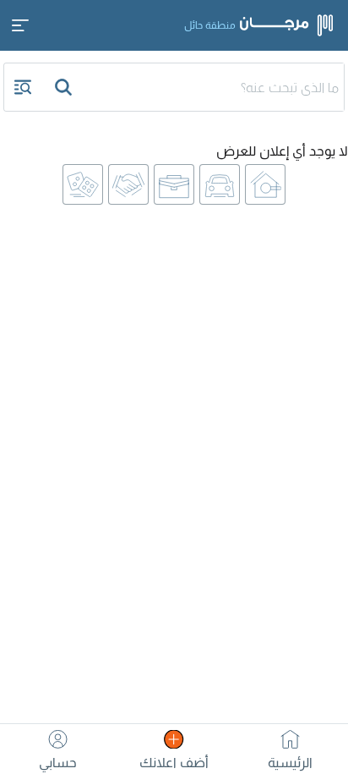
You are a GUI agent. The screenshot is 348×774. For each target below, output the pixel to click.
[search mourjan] (65, 87)
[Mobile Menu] (20, 25)
